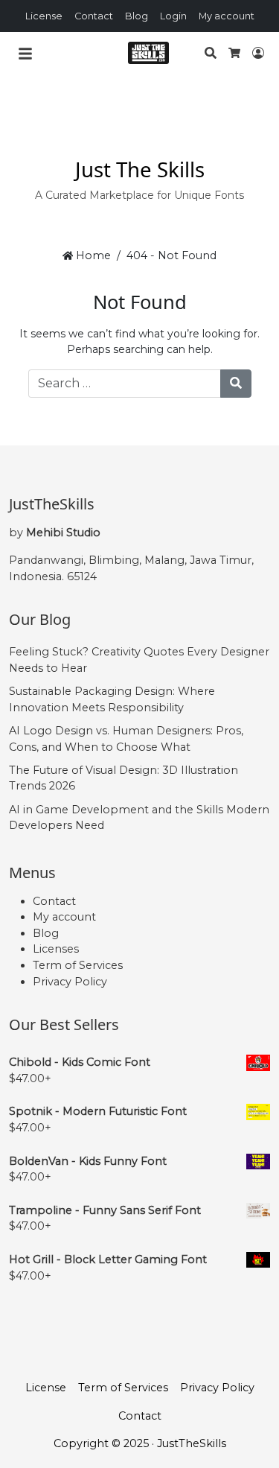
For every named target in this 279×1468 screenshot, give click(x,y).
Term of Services (78, 965)
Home (92, 255)
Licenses (56, 949)
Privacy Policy (70, 981)
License (43, 16)
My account (226, 16)
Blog (136, 16)
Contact (93, 16)
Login (173, 16)
